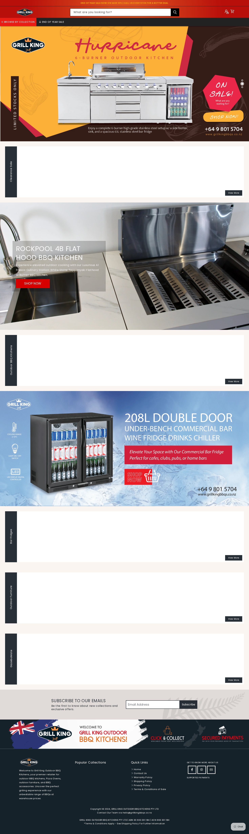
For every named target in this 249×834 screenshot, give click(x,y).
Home (137, 769)
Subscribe (188, 704)
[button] (232, 12)
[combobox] (124, 12)
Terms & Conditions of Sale (149, 789)
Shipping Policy (142, 781)
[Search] (175, 12)
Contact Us (140, 773)
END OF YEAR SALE (52, 22)
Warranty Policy (142, 777)
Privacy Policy (141, 785)
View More (233, 192)
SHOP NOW (32, 283)
